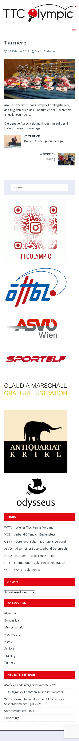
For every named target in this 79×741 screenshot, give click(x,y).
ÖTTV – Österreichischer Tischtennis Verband (35, 542)
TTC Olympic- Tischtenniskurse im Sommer (33, 692)
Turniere (10, 662)
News (8, 641)
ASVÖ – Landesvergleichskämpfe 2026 (30, 685)
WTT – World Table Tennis (22, 570)
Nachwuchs (12, 634)
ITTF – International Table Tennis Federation (34, 563)
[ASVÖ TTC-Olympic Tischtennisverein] (39, 24)
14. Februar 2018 (18, 51)
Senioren (10, 648)
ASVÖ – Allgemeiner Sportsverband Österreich (35, 548)
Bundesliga (11, 620)
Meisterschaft (13, 627)
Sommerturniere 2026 (19, 711)
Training (9, 656)
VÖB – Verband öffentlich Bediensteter (30, 534)
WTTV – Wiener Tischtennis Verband (29, 527)
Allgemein (10, 613)
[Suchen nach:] (39, 187)
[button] (73, 30)
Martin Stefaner (45, 51)
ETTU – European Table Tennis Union (29, 556)
